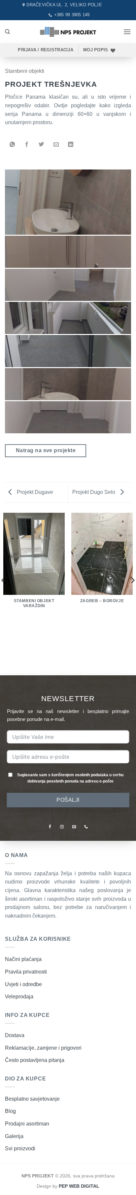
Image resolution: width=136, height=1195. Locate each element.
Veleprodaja (19, 996)
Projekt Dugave (34, 492)
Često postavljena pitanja (34, 1060)
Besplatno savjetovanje (32, 1099)
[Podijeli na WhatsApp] (12, 145)
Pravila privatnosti (26, 972)
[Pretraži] (7, 31)
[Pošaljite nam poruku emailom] (74, 827)
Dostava (14, 1035)
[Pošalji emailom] (56, 145)
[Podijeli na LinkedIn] (71, 145)
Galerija (14, 1136)
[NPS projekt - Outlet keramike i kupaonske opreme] (68, 31)
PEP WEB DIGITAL (79, 1186)
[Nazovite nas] (86, 827)
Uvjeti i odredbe (23, 984)
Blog (10, 1111)
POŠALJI (67, 800)
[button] (127, 32)
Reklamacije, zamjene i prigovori (43, 1048)
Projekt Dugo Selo (94, 492)
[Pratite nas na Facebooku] (50, 827)
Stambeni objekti (24, 71)
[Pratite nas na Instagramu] (62, 827)
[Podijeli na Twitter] (41, 145)
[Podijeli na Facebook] (27, 145)
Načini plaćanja (23, 959)
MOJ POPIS (95, 49)
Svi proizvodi (20, 1148)
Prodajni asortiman (27, 1123)
